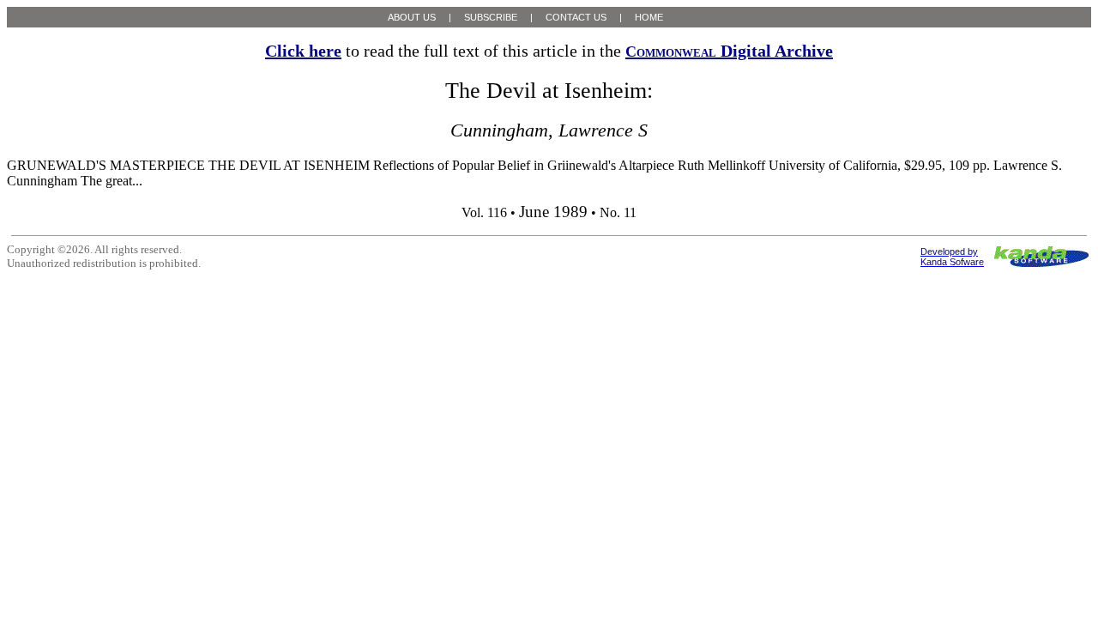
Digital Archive (729, 50)
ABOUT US (412, 17)
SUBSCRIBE (490, 17)
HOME (649, 17)
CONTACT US (576, 17)
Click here (303, 50)
